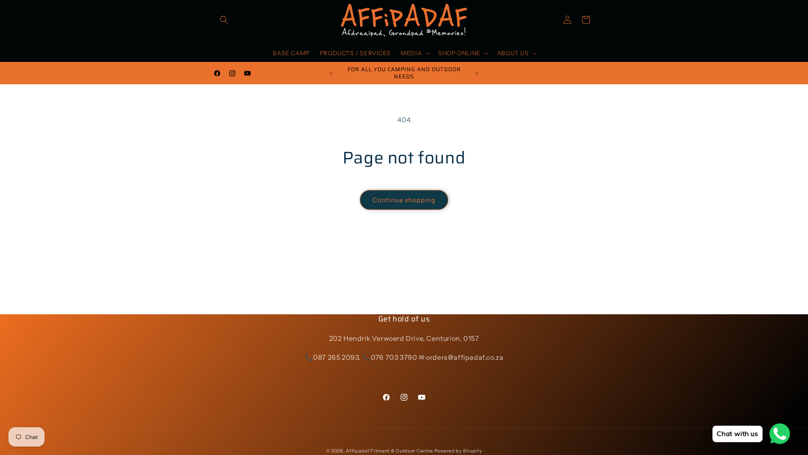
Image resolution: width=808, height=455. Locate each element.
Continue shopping (404, 200)
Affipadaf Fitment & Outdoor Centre (389, 451)
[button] (224, 20)
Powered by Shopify (458, 451)
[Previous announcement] (331, 73)
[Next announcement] (477, 73)
